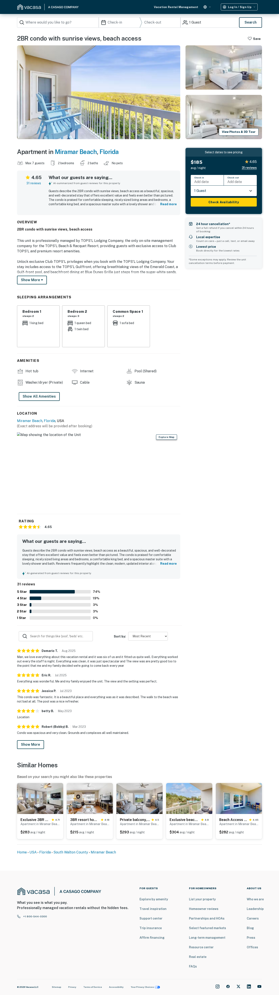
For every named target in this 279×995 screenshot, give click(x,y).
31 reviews (33, 183)
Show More (30, 744)
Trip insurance (151, 928)
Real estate (197, 957)
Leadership (255, 909)
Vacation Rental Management (176, 7)
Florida (109, 151)
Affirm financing (152, 937)
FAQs (193, 966)
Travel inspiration (153, 909)
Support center (151, 918)
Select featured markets (207, 928)
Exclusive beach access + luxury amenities (184, 820)
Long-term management (207, 937)
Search (251, 22)
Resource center (201, 947)
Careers (253, 918)
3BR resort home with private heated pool (84, 820)
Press (251, 937)
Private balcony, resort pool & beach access (135, 820)
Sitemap (56, 987)
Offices (252, 947)
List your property (202, 899)
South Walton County (70, 852)
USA (33, 852)
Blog (250, 928)
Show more (31, 280)
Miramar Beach (76, 151)
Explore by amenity (154, 899)
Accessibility (116, 987)
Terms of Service (92, 987)
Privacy (72, 987)
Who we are (255, 899)
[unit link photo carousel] (40, 798)
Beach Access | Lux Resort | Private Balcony (233, 820)
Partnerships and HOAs (207, 918)
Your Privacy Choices (142, 987)
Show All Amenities (39, 396)
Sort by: (120, 636)
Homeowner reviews (203, 909)
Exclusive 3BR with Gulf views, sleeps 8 (35, 820)
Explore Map (166, 437)
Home (22, 852)
